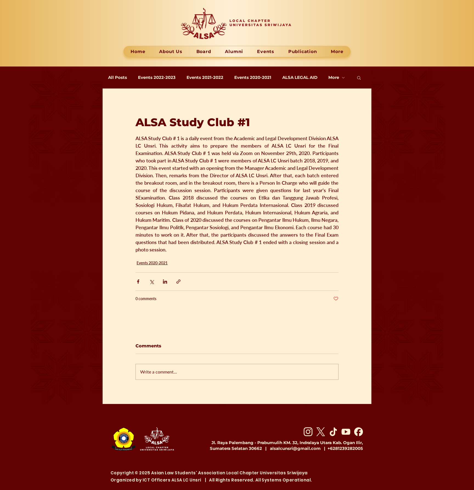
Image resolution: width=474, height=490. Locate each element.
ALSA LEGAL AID (299, 77)
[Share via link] (178, 281)
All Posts (117, 77)
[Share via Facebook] (138, 281)
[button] (359, 77)
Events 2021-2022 (205, 77)
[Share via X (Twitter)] (151, 281)
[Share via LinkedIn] (165, 281)
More (333, 77)
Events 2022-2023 (157, 77)
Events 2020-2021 (252, 77)
